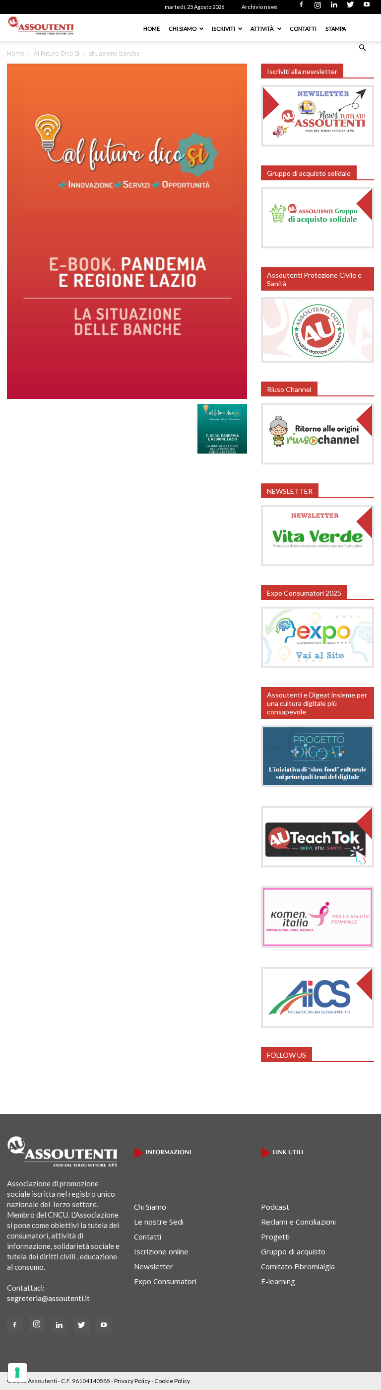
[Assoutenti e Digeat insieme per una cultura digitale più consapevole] (317, 784)
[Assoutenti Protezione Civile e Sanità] (317, 360)
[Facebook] (301, 7)
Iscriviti (223, 28)
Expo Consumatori (165, 1281)
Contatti (303, 28)
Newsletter (153, 1266)
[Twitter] (350, 7)
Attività (262, 28)
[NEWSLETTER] (317, 563)
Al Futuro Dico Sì (56, 53)
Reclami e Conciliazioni (298, 1222)
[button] (362, 48)
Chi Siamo (182, 28)
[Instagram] (317, 7)
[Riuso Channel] (317, 461)
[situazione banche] (127, 395)
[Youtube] (366, 7)
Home (151, 28)
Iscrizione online (161, 1251)
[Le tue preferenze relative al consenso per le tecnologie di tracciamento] (17, 1372)
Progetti (275, 1236)
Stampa (335, 28)
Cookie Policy (172, 1381)
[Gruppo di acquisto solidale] (317, 245)
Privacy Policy (132, 1381)
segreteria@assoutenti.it (48, 1298)
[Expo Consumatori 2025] (317, 665)
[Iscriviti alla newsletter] (317, 144)
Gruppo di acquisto (293, 1251)
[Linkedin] (333, 7)
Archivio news (260, 6)
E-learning (278, 1281)
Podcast (275, 1207)
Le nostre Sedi (159, 1222)
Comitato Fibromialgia (298, 1266)
